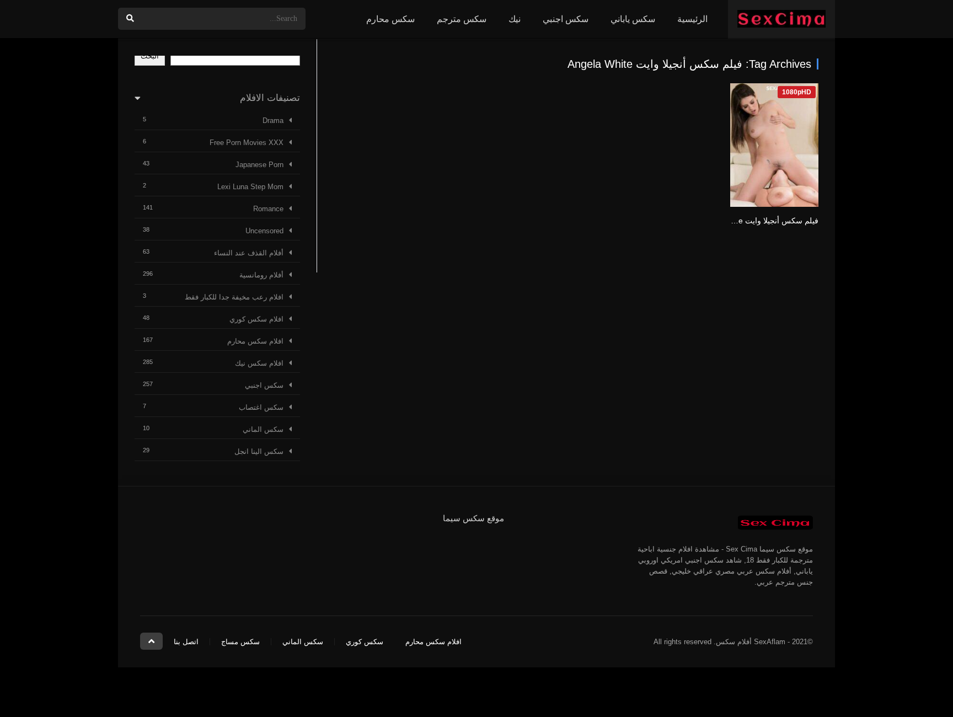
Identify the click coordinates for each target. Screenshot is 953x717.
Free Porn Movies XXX (246, 142)
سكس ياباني (633, 19)
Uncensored (264, 231)
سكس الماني (263, 429)
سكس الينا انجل (258, 451)
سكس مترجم (461, 19)
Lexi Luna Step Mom (250, 187)
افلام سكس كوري (256, 319)
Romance (268, 209)
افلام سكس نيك (259, 363)
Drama (273, 120)
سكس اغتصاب (261, 407)
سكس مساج (240, 642)
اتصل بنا (186, 642)
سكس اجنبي (565, 19)
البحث (150, 56)
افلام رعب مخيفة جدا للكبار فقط (234, 297)
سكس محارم (390, 19)
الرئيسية (692, 19)
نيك (514, 19)
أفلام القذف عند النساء (248, 253)
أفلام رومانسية (261, 275)
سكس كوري (364, 642)
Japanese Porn (259, 164)
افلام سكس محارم (255, 341)
